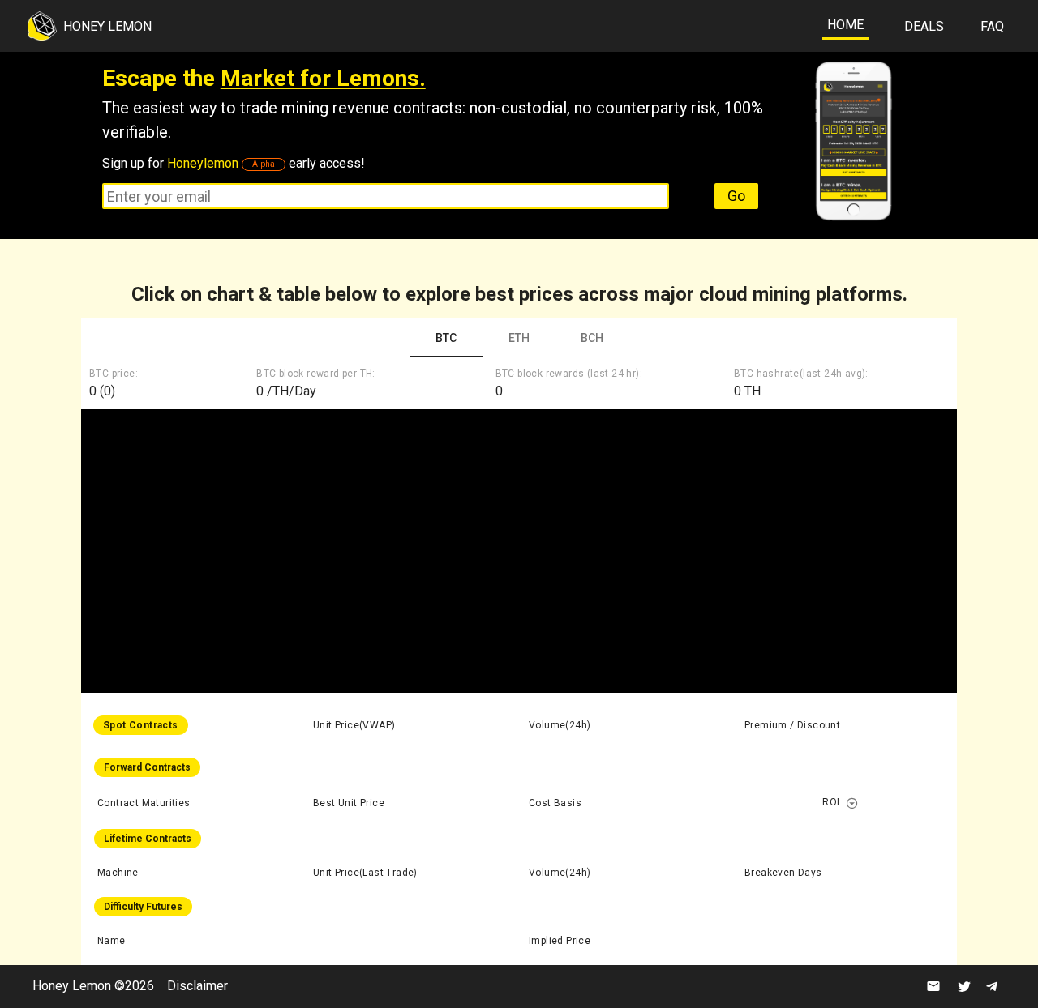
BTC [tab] (446, 337)
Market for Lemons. (323, 78)
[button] (853, 803)
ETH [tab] (519, 337)
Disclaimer (197, 985)
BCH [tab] (592, 337)
